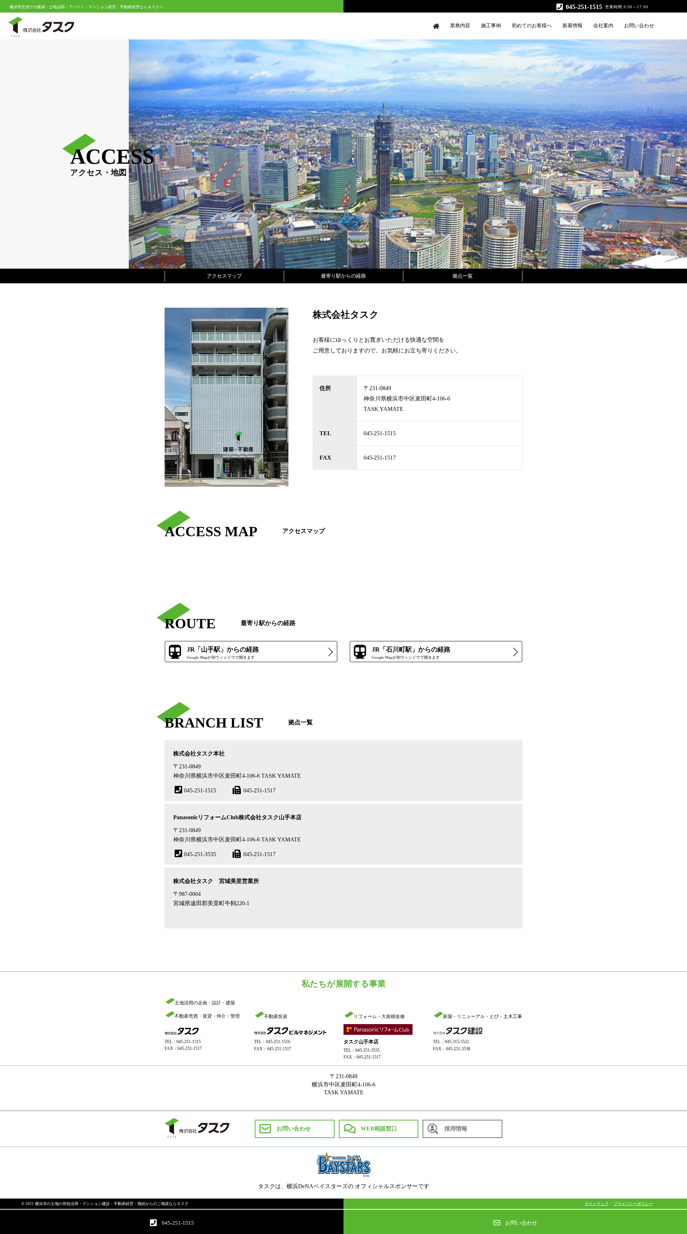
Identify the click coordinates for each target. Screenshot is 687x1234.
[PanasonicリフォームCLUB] (378, 1031)
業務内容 (460, 25)
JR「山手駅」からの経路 (223, 653)
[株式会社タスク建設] (458, 1031)
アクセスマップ (224, 276)
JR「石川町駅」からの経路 (411, 653)
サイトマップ (596, 1203)
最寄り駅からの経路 (343, 276)
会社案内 (603, 25)
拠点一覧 (463, 276)
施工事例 (491, 25)
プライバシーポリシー (633, 1203)
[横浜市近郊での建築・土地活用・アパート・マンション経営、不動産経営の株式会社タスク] (182, 1031)
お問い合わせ (639, 25)
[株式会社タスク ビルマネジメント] (290, 1031)
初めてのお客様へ (532, 25)
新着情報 (572, 25)
